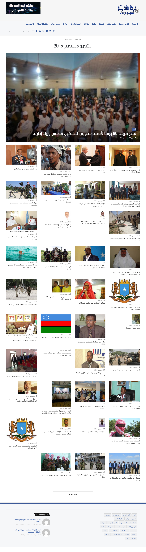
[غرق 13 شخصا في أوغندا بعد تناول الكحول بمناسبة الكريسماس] (21, 253)
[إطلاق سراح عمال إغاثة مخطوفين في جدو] (56, 462)
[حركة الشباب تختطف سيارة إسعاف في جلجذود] (21, 190)
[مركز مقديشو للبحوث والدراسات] (128, 10)
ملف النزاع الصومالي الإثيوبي (121, 534)
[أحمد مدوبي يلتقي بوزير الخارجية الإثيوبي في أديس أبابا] (124, 155)
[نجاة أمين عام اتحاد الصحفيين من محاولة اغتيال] (90, 325)
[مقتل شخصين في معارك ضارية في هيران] (21, 289)
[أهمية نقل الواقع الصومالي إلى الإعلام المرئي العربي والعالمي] (66, 422)
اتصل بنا (108, 515)
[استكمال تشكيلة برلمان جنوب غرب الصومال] (56, 323)
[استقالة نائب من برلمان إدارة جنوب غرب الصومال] (56, 188)
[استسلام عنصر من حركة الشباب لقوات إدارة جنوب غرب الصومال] (124, 427)
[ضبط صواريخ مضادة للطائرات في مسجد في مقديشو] (124, 222)
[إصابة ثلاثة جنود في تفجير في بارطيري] (124, 357)
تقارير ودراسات (124, 24)
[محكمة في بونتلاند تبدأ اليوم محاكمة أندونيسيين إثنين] (61, 285)
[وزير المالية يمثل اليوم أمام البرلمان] (21, 155)
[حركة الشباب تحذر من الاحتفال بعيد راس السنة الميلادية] (56, 157)
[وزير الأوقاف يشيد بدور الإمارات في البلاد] (21, 325)
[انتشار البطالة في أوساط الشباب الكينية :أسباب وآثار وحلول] (67, 215)
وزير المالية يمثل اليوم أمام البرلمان (25, 169)
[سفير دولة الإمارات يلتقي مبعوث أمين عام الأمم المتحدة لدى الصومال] (125, 257)
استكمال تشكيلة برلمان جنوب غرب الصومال (56, 337)
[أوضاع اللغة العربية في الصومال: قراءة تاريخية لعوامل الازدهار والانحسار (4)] (102, 214)
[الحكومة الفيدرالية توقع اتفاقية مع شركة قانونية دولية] (124, 291)
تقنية (102, 527)
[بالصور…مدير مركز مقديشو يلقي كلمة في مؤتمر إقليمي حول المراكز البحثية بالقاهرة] (61, 394)
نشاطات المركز (42, 24)
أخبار (134, 515)
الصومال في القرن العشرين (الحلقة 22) (92, 432)
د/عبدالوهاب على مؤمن (33, 524)
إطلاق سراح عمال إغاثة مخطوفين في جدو (56, 475)
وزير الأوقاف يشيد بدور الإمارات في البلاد (23, 340)
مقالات (86, 24)
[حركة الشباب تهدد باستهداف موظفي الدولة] (56, 254)
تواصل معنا (30, 24)
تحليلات (101, 24)
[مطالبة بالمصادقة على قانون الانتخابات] (90, 289)
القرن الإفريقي (113, 523)
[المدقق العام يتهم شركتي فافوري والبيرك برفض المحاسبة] (90, 358)
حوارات (65, 24)
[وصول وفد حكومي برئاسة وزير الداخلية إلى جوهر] (124, 463)
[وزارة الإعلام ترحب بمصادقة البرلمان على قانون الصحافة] (124, 391)
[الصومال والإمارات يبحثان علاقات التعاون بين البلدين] (21, 222)
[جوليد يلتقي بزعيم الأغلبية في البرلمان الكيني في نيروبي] (90, 190)
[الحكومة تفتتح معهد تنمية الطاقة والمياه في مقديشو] (21, 430)
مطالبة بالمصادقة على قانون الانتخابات (92, 303)
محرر (133, 138)
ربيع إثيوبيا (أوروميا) (133, 328)
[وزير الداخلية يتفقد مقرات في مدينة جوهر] (21, 360)
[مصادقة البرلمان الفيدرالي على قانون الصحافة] (90, 391)
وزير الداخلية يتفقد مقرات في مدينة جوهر (22, 376)
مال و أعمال (124, 530)
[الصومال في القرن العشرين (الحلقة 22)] (102, 422)
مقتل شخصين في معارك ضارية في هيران (23, 304)
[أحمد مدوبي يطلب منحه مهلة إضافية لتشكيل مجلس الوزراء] (90, 253)
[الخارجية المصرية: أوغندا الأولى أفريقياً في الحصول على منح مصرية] (124, 190)
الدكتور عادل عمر (34, 534)
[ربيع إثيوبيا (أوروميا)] (136, 319)
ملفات (94, 24)
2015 (71, 39)
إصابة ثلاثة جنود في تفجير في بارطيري (126, 370)
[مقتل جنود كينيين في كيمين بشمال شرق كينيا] (90, 461)
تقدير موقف (111, 24)
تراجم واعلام (55, 24)
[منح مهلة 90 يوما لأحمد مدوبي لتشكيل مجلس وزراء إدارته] (73, 97)
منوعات (107, 534)
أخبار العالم (126, 515)
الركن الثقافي (119, 519)
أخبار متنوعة (116, 515)
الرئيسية (135, 24)
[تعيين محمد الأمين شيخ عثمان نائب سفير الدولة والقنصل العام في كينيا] (27, 387)
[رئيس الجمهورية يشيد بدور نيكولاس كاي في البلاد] (90, 155)
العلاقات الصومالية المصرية (128, 523)
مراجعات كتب (114, 530)
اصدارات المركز (75, 24)
